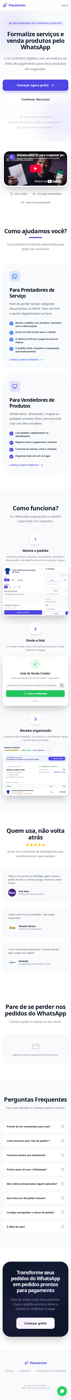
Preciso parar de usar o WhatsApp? (27, 1169)
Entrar (64, 5)
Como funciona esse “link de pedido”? (28, 1140)
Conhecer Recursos (35, 99)
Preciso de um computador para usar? (28, 1126)
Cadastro (25, 1370)
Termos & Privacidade (51, 1370)
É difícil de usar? (16, 1226)
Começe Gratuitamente (24, 359)
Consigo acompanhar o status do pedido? (30, 1212)
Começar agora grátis (33, 85)
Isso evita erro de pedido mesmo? (26, 1198)
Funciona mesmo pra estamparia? (26, 1155)
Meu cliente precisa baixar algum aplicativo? (32, 1183)
